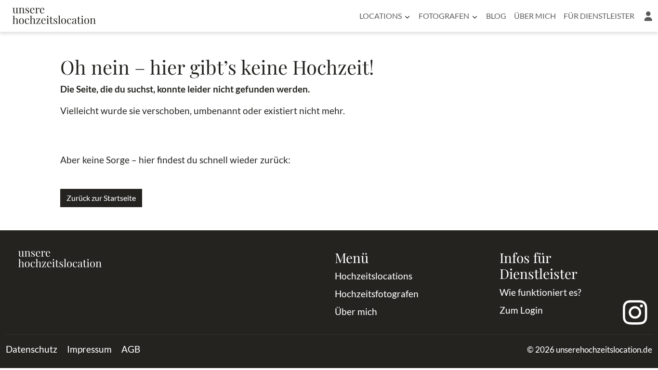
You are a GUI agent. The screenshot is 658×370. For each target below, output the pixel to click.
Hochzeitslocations (373, 275)
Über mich (535, 15)
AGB (130, 349)
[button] (648, 16)
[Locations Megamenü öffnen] (407, 16)
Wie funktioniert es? (540, 292)
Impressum (89, 349)
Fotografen (444, 15)
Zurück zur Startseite (101, 197)
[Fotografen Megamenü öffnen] (474, 16)
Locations (380, 15)
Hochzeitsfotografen (377, 293)
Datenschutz (31, 349)
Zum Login (521, 310)
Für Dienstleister (599, 15)
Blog (496, 15)
